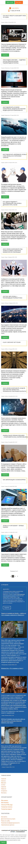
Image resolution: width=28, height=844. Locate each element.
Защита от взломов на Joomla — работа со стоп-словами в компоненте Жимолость (13, 614)
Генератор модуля (6, 809)
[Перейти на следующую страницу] (20, 575)
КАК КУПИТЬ (15, 8)
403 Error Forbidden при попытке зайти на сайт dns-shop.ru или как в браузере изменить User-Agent (13, 720)
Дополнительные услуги (8, 818)
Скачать (3, 780)
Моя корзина (4, 802)
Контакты (4, 792)
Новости (3, 788)
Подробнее (5, 55)
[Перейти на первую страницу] (7, 575)
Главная (3, 778)
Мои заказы (18, 2)
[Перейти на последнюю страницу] (21, 575)
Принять (3, 842)
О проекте (4, 790)
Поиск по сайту (5, 820)
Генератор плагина (6, 807)
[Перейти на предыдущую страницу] (8, 575)
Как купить (4, 816)
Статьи (3, 784)
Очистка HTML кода (6, 804)
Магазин (3, 782)
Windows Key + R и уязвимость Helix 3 (12, 668)
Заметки (3, 786)
